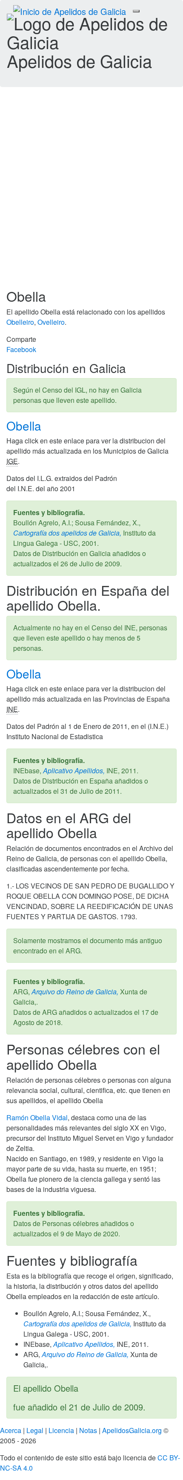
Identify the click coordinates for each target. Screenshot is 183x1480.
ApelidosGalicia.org (132, 1430)
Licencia (61, 1430)
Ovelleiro (51, 322)
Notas (88, 1430)
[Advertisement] (91, 192)
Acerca (10, 1430)
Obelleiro (20, 322)
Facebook (21, 349)
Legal (34, 1430)
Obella (25, 425)
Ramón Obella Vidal (37, 1117)
